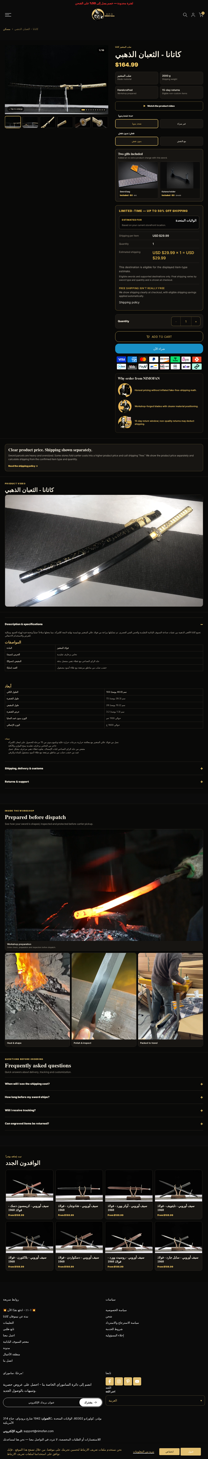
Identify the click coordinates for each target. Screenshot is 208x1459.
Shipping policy (129, 302)
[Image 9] (102, 109)
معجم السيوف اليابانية (16, 1341)
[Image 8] (100, 109)
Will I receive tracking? (20, 1110)
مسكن (6, 29)
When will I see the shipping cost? (27, 1083)
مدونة (6, 1348)
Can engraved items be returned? (27, 1123)
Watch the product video (159, 106)
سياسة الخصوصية (116, 1310)
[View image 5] (83, 122)
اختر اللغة (110, 1391)
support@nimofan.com (39, 1431)
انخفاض (169, 1451)
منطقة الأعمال (11, 1354)
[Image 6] (95, 109)
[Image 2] (86, 109)
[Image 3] (88, 109)
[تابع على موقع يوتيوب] (137, 1381)
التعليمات (8, 1322)
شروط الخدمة (114, 1329)
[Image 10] (104, 109)
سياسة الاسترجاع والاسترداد (122, 1322)
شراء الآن (159, 348)
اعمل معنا (9, 1335)
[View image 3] (48, 122)
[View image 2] (30, 122)
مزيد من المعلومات (143, 1451)
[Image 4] (91, 109)
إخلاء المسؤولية (115, 1335)
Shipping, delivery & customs (24, 768)
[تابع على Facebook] (110, 1381)
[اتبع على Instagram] (119, 1381)
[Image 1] (83, 109)
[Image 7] (97, 109)
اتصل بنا (8, 1360)
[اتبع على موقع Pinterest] (128, 1381)
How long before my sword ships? (27, 1097)
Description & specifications (24, 624)
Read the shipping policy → (23, 466)
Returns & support (17, 781)
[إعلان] (104, 3)
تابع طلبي (8, 1329)
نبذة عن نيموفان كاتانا (15, 1316)
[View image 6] (100, 122)
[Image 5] (93, 109)
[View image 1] (13, 122)
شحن (109, 1316)
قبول (190, 1451)
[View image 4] (65, 122)
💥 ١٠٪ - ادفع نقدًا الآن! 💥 (19, 1310)
